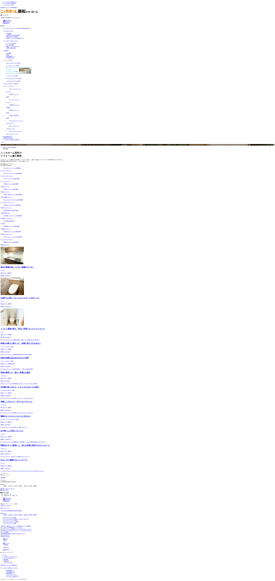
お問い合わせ (8, 20)
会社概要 (9, 53)
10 (8, 471)
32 (40, 471)
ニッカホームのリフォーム (16, 28)
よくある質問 (10, 45)
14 (14, 471)
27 (33, 471)
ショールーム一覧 (8, 4)
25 (30, 471)
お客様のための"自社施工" (13, 35)
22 (26, 471)
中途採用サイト (11, 57)
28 (34, 471)
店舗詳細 (3, 477)
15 (16, 471)
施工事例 (7, 136)
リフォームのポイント (10, 83)
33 (41, 471)
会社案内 (6, 50)
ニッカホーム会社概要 (10, 3)
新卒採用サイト (11, 56)
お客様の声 (8, 138)
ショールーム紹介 (11, 139)
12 (11, 471)
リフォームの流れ (11, 43)
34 (43, 471)
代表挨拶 (9, 33)
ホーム (5, 555)
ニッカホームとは (8, 31)
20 (23, 471)
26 (31, 471)
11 (10, 471)
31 (38, 471)
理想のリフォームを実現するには (15, 38)
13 (13, 471)
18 (20, 471)
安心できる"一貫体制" (12, 36)
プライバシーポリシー (12, 575)
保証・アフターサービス (13, 46)
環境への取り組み (11, 48)
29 (36, 471)
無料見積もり (7, 21)
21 (24, 471)
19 (21, 471)
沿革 (8, 54)
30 (37, 471)
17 (18, 471)
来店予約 (7, 23)
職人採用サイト (11, 573)
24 (28, 471)
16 (17, 471)
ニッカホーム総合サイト (10, 1)
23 (27, 471)
